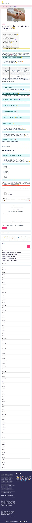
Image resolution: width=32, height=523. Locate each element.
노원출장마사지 (4, 328)
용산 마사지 (3, 406)
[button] (10, 194)
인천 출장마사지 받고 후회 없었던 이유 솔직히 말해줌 (9, 256)
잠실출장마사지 (4, 422)
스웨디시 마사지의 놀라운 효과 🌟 (8, 42)
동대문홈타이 (3, 340)
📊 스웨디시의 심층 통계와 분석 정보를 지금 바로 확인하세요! (10, 48)
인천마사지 (3, 419)
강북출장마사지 (4, 284)
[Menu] (30, 2)
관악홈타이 (3, 300)
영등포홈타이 (3, 404)
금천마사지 (3, 315)
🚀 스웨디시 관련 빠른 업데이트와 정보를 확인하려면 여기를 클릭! (10, 185)
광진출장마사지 (4, 305)
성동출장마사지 (4, 371)
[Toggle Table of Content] (17, 33)
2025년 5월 (3, 462)
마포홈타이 (3, 356)
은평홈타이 (3, 416)
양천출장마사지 (4, 394)
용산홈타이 (3, 411)
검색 (2, 243)
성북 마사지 (3, 376)
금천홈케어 (3, 320)
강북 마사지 (10, 477)
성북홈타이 (3, 381)
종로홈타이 (3, 429)
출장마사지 (3, 432)
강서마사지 (3, 290)
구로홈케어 (3, 312)
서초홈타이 (3, 368)
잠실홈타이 (3, 424)
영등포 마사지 (3, 399)
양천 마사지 (12, 489)
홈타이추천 (3, 437)
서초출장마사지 (4, 366)
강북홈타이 (3, 287)
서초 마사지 (3, 363)
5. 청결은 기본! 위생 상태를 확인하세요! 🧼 (9, 40)
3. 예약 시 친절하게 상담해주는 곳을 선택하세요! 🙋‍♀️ (10, 39)
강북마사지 (3, 282)
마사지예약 (3, 350)
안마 (2, 391)
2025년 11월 (3, 454)
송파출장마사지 (4, 384)
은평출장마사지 (4, 414)
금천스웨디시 (3, 317)
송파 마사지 (3, 383)
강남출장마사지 (4, 269)
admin (9, 192)
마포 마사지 (3, 353)
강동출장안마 (3, 277)
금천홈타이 (3, 322)
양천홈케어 (3, 396)
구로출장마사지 (4, 310)
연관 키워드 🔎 (5, 45)
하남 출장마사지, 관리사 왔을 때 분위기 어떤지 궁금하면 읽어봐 (10, 254)
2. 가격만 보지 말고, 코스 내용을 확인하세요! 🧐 (9, 38)
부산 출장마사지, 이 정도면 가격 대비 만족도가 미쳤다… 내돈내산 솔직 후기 (11, 252)
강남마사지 (3, 267)
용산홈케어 (3, 409)
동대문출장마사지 (4, 338)
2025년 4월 (3, 464)
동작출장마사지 (4, 343)
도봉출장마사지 (4, 333)
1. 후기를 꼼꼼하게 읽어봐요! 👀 (7, 37)
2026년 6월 (3, 442)
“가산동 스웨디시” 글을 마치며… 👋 (7, 46)
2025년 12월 (3, 452)
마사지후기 (3, 351)
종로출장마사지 (4, 427)
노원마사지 (3, 325)
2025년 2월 (3, 467)
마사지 (3, 346)
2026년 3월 (3, 447)
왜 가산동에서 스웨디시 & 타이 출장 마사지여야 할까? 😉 (10, 35)
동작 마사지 (7, 485)
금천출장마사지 (4, 318)
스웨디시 (3, 389)
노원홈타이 (3, 330)
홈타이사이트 (5, 492)
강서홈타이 (7, 481)
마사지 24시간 (4, 348)
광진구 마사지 (3, 302)
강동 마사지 (3, 272)
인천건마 (3, 417)
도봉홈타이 (3, 335)
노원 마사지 (3, 323)
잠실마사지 (3, 421)
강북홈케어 (3, 285)
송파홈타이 (3, 388)
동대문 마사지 (3, 485)
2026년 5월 (3, 444)
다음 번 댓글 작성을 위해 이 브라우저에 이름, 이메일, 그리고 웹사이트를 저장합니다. (13, 225)
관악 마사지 (3, 295)
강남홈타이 (11, 474)
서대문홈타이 (3, 361)
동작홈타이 (3, 345)
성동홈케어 (3, 373)
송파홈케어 (3, 386)
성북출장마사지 (4, 378)
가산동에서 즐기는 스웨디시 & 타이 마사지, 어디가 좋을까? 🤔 (10, 34)
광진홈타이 (3, 307)
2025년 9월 (3, 457)
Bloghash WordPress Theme (22, 521)
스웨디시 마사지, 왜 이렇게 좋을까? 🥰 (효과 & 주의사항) (10, 41)
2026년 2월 (3, 449)
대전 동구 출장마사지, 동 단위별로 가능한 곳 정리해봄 (9, 258)
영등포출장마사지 (4, 401)
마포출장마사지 (4, 355)
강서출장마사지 (4, 292)
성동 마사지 (6, 488)
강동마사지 (3, 274)
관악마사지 (3, 297)
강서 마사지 (3, 289)
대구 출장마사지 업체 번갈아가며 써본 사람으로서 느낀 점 (9, 260)
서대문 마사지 (3, 358)
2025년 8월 (3, 459)
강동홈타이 (3, 279)
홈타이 (3, 434)
